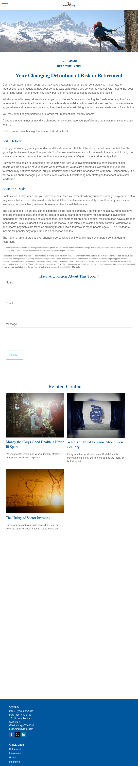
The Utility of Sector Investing (28, 517)
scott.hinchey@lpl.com (21, 728)
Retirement (15, 749)
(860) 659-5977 (25, 711)
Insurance (14, 761)
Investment (15, 753)
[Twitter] (17, 734)
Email (9, 303)
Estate (12, 757)
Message (11, 324)
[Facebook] (11, 734)
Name (9, 282)
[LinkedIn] (23, 734)
